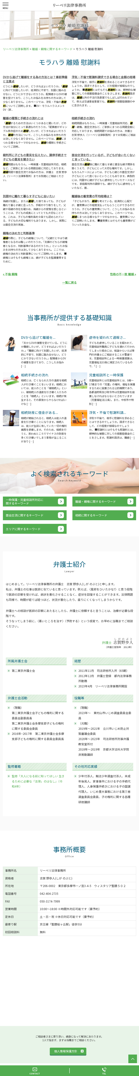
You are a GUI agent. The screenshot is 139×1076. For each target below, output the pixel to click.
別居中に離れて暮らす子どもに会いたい (29, 196)
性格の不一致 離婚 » (123, 274)
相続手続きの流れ (83, 118)
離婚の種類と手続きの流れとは (23, 118)
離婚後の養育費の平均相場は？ (92, 196)
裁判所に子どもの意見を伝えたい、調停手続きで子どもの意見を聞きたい (35, 157)
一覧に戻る (69, 282)
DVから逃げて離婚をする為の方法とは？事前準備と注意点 (35, 79)
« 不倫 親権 (10, 274)
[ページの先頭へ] (132, 1059)
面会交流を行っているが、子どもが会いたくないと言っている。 (103, 157)
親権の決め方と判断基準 (19, 233)
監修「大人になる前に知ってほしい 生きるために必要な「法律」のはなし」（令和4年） (38, 781)
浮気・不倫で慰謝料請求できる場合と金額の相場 (103, 77)
